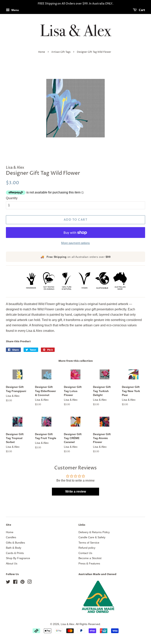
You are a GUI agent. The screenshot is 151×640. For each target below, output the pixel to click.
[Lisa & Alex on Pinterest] (22, 582)
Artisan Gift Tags (61, 52)
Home (41, 52)
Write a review (75, 491)
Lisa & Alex (67, 624)
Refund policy (86, 547)
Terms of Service (88, 542)
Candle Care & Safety (91, 537)
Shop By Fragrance (18, 558)
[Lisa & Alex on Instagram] (29, 582)
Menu (15, 10)
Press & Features (89, 563)
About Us (11, 563)
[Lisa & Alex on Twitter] (8, 582)
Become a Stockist (89, 558)
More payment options (75, 243)
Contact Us (85, 553)
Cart (141, 10)
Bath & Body (13, 547)
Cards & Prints (15, 553)
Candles (11, 537)
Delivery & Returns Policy (94, 532)
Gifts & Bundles (15, 542)
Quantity (11, 198)
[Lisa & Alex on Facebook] (15, 582)
